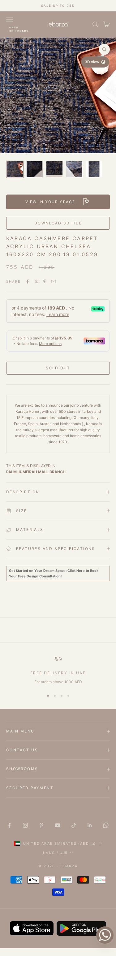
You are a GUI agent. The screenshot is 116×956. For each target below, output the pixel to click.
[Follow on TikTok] (74, 825)
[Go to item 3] (54, 169)
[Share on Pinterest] (44, 281)
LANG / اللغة (55, 853)
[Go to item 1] (15, 169)
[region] (58, 670)
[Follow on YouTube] (57, 825)
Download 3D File (58, 223)
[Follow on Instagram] (25, 825)
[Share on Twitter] (36, 281)
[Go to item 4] (74, 169)
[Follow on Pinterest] (41, 825)
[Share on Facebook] (27, 281)
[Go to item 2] (34, 169)
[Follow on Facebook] (9, 825)
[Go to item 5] (94, 169)
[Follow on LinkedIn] (90, 825)
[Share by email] (53, 281)
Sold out (58, 368)
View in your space (50, 201)
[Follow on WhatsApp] (106, 825)
